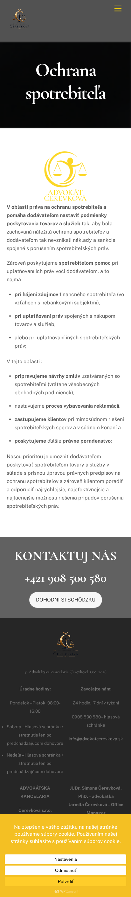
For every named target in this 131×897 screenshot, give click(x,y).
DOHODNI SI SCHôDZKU (65, 600)
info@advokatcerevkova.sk (96, 738)
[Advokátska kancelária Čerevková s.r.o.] (19, 29)
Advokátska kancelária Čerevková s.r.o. (63, 672)
